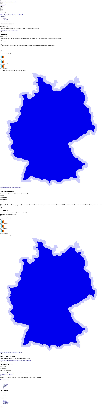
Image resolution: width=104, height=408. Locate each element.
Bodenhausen (28, 360)
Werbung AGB (5, 403)
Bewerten (4, 386)
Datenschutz (5, 401)
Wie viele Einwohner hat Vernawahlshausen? (9, 214)
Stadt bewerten (3, 374)
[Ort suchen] (1, 3)
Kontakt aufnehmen (5, 379)
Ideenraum (13, 1)
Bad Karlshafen (13, 360)
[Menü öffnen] (1, 6)
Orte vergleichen (10, 374)
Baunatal (20, 360)
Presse (4, 393)
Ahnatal (1, 360)
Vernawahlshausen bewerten (5, 30)
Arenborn (4, 360)
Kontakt (4, 394)
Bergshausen (24, 360)
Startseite (4, 18)
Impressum (4, 400)
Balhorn (17, 360)
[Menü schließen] (1, 10)
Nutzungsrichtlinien (6, 402)
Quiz (10, 1)
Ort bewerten (2, 5)
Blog (15, 1)
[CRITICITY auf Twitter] (1, 407)
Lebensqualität (2, 1)
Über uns (4, 392)
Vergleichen (7, 1)
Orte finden (6, 19)
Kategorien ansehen (14, 30)
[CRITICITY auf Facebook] (0, 407)
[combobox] (5, 366)
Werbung (4, 395)
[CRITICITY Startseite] (3, 0)
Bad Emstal (8, 360)
